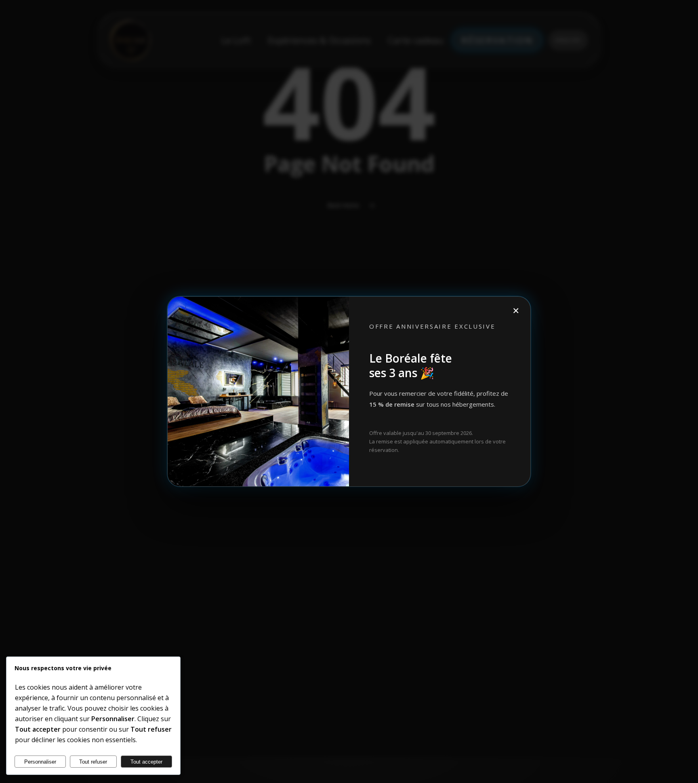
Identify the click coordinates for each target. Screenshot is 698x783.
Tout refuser (93, 762)
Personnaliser (40, 762)
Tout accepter (146, 762)
